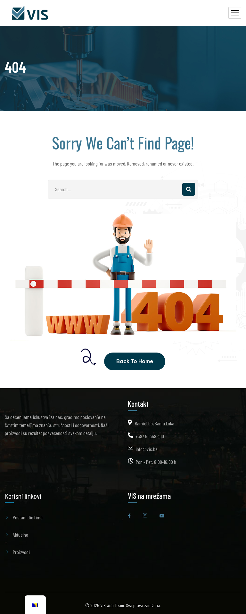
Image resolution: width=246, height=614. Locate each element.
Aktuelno (20, 535)
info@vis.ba (146, 449)
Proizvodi (21, 552)
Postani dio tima (28, 517)
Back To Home (134, 361)
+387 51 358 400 (149, 436)
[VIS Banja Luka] (31, 13)
